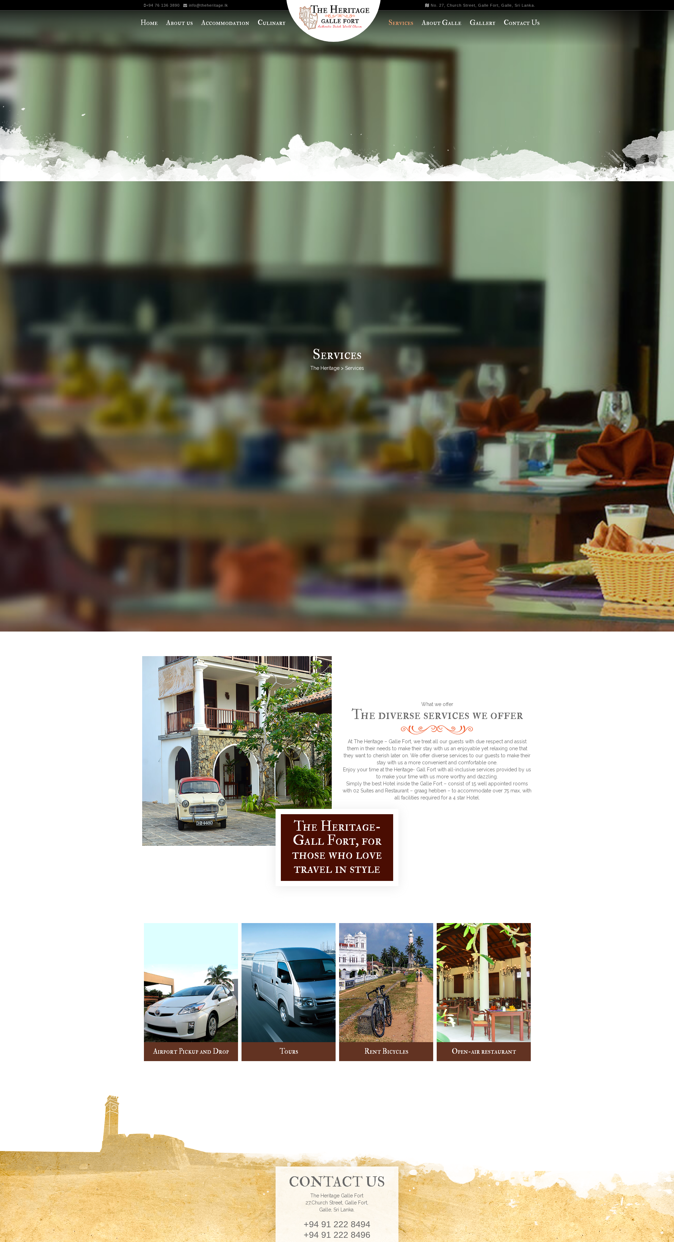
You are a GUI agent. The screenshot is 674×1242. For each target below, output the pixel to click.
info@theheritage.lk (207, 5)
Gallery (482, 22)
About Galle (441, 22)
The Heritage (324, 368)
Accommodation (225, 22)
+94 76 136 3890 (163, 5)
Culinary (271, 22)
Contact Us (522, 22)
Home (149, 22)
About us (179, 22)
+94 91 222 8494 (337, 1224)
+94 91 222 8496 (337, 1235)
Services (401, 22)
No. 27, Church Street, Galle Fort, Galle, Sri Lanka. (482, 5)
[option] (191, 993)
